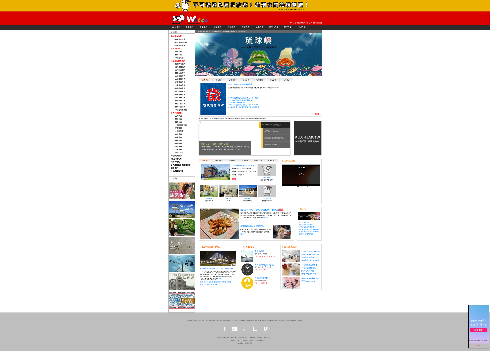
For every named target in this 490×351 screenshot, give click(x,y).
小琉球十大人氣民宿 (230, 32)
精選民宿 (205, 160)
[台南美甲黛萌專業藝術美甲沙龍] (291, 288)
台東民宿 (203, 27)
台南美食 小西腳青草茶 (310, 260)
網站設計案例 (176, 159)
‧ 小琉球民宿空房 (180, 110)
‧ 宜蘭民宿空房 (179, 85)
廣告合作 (174, 168)
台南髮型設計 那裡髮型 (310, 252)
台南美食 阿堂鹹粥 (308, 257)
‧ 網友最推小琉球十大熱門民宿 (308, 232)
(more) (215, 149)
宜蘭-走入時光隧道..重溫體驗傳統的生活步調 (215, 282)
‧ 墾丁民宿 (178, 119)
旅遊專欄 (245, 160)
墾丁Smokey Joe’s (308, 281)
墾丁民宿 (288, 27)
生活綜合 (287, 80)
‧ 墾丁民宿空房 (179, 104)
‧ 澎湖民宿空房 (179, 88)
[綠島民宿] (247, 198)
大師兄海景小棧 (307, 271)
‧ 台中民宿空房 (179, 76)
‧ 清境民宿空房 (179, 97)
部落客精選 (258, 160)
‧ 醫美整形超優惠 (304, 222)
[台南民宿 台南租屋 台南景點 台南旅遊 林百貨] (182, 290)
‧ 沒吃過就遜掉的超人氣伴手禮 (308, 229)
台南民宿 (189, 27)
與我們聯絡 (317, 23)
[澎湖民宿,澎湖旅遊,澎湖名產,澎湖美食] (182, 217)
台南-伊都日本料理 (308, 274)
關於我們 (302, 23)
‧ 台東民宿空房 (179, 79)
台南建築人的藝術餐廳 (310, 278)
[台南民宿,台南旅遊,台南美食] (218, 265)
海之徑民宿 (209, 201)
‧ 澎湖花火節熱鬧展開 (305, 234)
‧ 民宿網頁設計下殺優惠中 (307, 227)
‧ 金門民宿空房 (179, 91)
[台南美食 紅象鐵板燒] (219, 238)
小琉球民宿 (175, 27)
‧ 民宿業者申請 (179, 64)
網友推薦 (232, 80)
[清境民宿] (267, 198)
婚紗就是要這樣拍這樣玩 (274, 138)
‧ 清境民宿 (178, 146)
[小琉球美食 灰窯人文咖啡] (291, 275)
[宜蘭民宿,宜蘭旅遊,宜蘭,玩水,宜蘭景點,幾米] (182, 235)
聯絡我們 (219, 320)
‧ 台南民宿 (178, 55)
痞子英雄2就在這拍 (269, 131)
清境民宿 (217, 27)
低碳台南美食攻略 (204, 32)
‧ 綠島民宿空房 (179, 94)
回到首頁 (309, 23)
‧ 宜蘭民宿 (178, 150)
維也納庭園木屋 (267, 201)
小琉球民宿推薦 (177, 171)
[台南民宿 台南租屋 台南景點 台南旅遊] (182, 199)
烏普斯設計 (249, 343)
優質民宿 (219, 160)
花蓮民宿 (245, 27)
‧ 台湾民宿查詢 (179, 70)
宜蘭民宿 (231, 27)
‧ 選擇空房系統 (179, 67)
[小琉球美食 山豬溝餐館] (282, 239)
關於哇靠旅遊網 (199, 320)
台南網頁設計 (176, 156)
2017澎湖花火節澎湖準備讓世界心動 (240, 100)
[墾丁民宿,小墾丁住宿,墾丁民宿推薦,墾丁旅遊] (182, 253)
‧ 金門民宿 (178, 116)
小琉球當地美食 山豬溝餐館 (252, 226)
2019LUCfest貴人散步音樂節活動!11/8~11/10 (243, 105)
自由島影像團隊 (261, 278)
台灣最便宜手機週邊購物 (181, 165)
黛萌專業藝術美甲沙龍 (264, 265)
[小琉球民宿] (245, 11)
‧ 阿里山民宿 (178, 153)
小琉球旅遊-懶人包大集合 (236, 102)
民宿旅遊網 (229, 338)
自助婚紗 (242, 32)
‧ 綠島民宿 (178, 140)
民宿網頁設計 (216, 32)
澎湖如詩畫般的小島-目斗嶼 (209, 285)
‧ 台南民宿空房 (179, 107)
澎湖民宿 (302, 27)
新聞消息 (205, 80)
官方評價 (259, 80)
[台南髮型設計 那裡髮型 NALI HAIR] (291, 261)
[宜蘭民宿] (266, 178)
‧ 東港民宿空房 (179, 101)
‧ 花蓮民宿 (178, 128)
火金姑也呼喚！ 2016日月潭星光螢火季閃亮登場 (244, 107)
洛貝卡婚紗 (259, 251)
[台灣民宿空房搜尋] (479, 343)
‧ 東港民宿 (178, 122)
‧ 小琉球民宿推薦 (180, 125)
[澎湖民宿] (209, 198)
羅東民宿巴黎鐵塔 (266, 180)
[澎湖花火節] (309, 219)
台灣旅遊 (190, 320)
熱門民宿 (232, 160)
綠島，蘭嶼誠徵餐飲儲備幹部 (240, 84)
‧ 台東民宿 (178, 52)
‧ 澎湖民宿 (178, 143)
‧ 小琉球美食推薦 (180, 42)
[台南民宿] (228, 198)
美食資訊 (219, 80)
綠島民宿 (260, 27)
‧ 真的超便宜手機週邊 (305, 225)
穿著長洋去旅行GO (271, 145)
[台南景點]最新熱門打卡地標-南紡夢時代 (217, 268)
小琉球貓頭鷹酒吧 (308, 268)
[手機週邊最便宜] (307, 154)
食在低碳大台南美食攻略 (274, 125)
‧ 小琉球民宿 (178, 58)
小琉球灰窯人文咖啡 (309, 265)
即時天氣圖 (294, 23)
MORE (265, 218)
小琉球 (222, 338)
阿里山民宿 (274, 27)
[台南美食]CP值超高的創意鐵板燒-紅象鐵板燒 (259, 210)
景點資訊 (273, 80)
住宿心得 (246, 80)
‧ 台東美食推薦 (179, 39)
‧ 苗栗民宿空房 (179, 73)
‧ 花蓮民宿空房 (179, 82)
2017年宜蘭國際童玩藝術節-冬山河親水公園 (243, 98)
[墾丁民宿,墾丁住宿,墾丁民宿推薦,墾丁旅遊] (182, 308)
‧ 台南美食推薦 (179, 45)
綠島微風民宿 (247, 201)
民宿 (228, 201)
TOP (478, 346)
